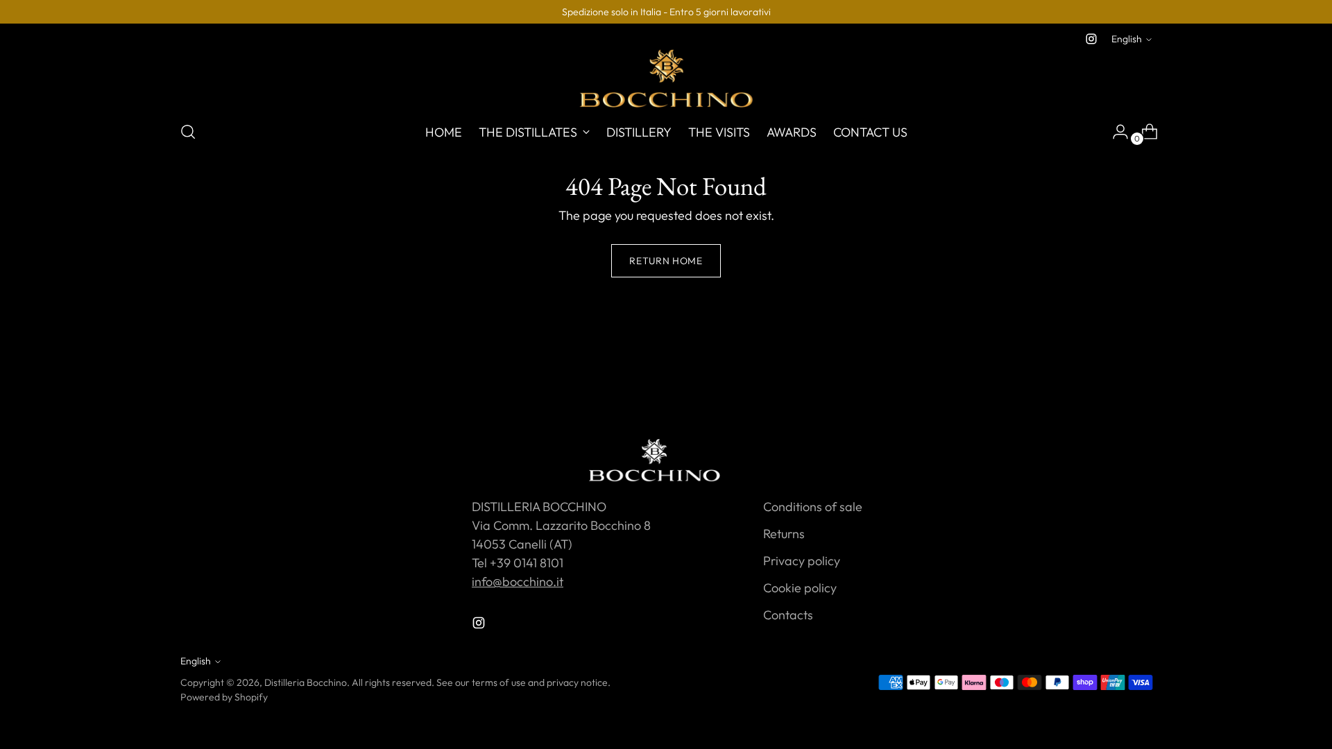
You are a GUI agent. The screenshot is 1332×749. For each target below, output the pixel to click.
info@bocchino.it (517, 581)
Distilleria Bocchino (305, 682)
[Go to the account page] (1115, 132)
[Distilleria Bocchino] (666, 78)
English (1126, 39)
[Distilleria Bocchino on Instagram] (1091, 39)
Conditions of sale (812, 507)
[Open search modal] (188, 132)
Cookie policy (800, 588)
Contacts (788, 615)
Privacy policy (801, 561)
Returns (784, 534)
